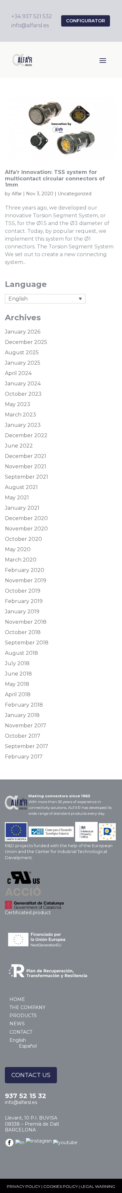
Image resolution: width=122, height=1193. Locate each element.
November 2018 (26, 622)
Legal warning (98, 1186)
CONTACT (20, 1032)
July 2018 (17, 663)
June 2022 (19, 446)
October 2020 (23, 539)
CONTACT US (30, 1075)
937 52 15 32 (25, 1096)
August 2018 (21, 653)
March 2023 (20, 415)
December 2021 (25, 456)
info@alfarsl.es (21, 1102)
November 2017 (25, 725)
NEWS (17, 1024)
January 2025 (22, 363)
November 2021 (25, 466)
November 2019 (25, 580)
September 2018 (26, 643)
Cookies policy (60, 1186)
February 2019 (24, 601)
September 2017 (26, 746)
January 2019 (22, 611)
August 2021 (21, 487)
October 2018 (23, 632)
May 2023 (17, 404)
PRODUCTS (23, 1015)
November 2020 (26, 529)
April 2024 (18, 373)
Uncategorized (74, 194)
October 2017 (22, 736)
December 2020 (26, 518)
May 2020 (18, 549)
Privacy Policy (23, 1186)
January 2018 (22, 715)
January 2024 (23, 384)
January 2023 (23, 425)
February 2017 (24, 757)
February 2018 (24, 705)
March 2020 (20, 560)
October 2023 (23, 394)
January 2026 (22, 332)
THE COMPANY (27, 1007)
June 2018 (18, 674)
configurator (85, 21)
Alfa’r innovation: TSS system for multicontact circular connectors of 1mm (55, 178)
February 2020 (24, 570)
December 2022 (26, 435)
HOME (17, 999)
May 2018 (17, 684)
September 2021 (26, 477)
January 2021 (22, 508)
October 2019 (22, 591)
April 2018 (18, 694)
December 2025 (26, 342)
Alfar (17, 194)
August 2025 (22, 352)
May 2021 (17, 497)
